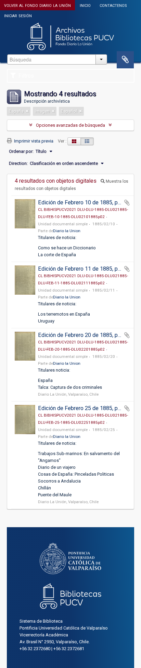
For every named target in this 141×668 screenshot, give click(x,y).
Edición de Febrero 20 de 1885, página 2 (86, 335)
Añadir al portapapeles (127, 202)
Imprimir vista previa (33, 141)
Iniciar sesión (18, 15)
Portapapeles (125, 59)
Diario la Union (66, 230)
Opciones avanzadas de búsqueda (70, 125)
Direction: (18, 163)
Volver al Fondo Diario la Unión (37, 5)
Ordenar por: (21, 151)
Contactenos (113, 5)
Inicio (85, 5)
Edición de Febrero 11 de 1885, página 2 (86, 268)
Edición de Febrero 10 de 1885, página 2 (86, 202)
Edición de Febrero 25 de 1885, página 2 (86, 408)
